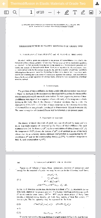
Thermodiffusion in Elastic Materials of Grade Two (48, 4)
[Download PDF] (97, 4)
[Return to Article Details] (4, 4)
